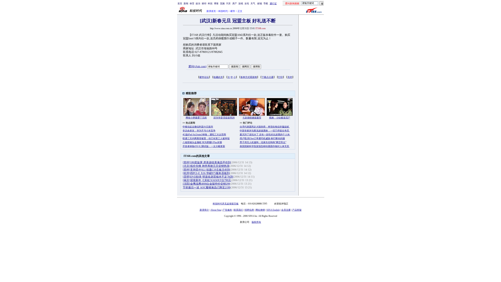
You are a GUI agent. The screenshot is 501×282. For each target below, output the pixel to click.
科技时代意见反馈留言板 (226, 203)
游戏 (240, 3)
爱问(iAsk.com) (197, 66)
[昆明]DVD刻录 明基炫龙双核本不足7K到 (208, 176)
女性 (246, 3)
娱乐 (198, 3)
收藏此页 (218, 77)
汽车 (228, 3)
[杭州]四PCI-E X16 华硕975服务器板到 (206, 173)
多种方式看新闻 (249, 77)
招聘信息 (249, 210)
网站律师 (260, 210)
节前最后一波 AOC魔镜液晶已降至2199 (206, 187)
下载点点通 (267, 77)
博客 (216, 3)
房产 (234, 3)
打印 (280, 77)
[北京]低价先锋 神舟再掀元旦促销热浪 (206, 165)
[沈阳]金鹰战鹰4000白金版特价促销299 (206, 183)
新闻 (186, 3)
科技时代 (223, 11)
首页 (180, 3)
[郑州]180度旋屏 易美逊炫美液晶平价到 (207, 162)
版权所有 (256, 222)
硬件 (232, 11)
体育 (192, 3)
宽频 (222, 3)
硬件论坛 (204, 77)
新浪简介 (204, 210)
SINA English (273, 210)
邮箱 (259, 3)
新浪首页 (211, 11)
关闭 (289, 77)
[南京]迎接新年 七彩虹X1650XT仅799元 (207, 180)
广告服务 (227, 210)
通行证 (273, 3)
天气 (252, 3)
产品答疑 (297, 210)
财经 (204, 3)
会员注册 (286, 210)
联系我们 (238, 210)
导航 (265, 3)
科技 (210, 3)
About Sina (216, 210)
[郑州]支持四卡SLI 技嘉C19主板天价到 (206, 169)
